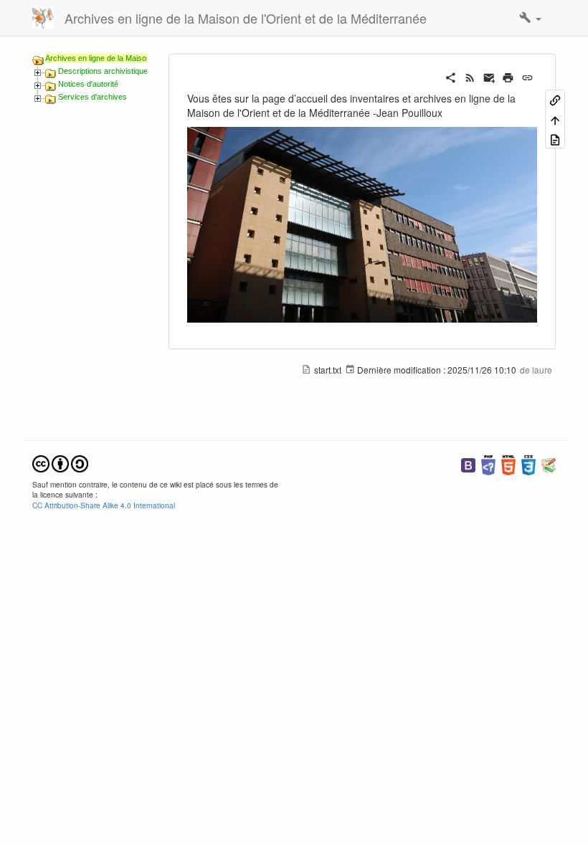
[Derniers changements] (470, 76)
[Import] (555, 139)
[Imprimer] (508, 76)
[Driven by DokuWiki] (548, 463)
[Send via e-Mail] (489, 76)
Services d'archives (92, 96)
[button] (530, 18)
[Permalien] (527, 76)
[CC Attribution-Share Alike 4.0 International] (60, 462)
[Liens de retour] (555, 99)
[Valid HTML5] (508, 463)
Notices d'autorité (88, 84)
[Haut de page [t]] (555, 119)
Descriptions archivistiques (105, 71)
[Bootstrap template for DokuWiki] (468, 463)
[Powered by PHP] (488, 463)
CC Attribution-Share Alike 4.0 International (103, 505)
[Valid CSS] (528, 463)
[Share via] (451, 76)
